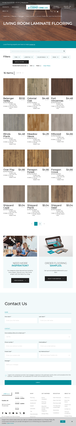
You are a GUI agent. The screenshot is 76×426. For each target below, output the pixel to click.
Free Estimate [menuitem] (34, 414)
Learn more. (10, 423)
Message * (7, 360)
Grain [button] (65, 57)
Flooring (14, 16)
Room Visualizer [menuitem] (44, 398)
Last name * (42, 316)
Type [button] (15, 57)
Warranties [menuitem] (56, 410)
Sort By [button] (19, 73)
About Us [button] (5, 11)
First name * (8, 316)
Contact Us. (32, 44)
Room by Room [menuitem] (66, 401)
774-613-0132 (24, 2)
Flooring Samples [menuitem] (44, 402)
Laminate (21, 16)
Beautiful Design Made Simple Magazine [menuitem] (45, 409)
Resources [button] (15, 7)
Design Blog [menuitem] (45, 413)
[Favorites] (54, 11)
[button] (52, 11)
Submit (38, 382)
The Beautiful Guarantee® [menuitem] (56, 406)
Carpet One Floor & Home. (13, 416)
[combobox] (36, 51)
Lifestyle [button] (27, 57)
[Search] (64, 51)
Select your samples (54, 278)
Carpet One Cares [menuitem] (67, 405)
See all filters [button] (19, 62)
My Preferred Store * (44, 351)
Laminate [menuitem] (32, 408)
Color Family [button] (41, 57)
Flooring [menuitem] (32, 397)
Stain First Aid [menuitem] (57, 400)
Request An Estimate (67, 7)
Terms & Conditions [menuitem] (67, 412)
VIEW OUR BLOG (18, 280)
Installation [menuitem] (56, 413)
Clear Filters (46, 65)
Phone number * (9, 342)
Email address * (43, 342)
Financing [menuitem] (32, 417)
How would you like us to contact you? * (15, 333)
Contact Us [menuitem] (67, 409)
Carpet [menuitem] (32, 406)
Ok (63, 421)
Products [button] (5, 7)
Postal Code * (8, 351)
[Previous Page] (32, 224)
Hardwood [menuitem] (33, 403)
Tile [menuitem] (31, 411)
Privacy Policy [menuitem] (68, 416)
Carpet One (6, 16)
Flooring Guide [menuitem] (57, 403)
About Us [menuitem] (66, 397)
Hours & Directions (55, 7)
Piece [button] (54, 57)
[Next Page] (44, 224)
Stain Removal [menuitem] (57, 397)
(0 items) (57, 11)
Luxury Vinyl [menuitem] (33, 400)
